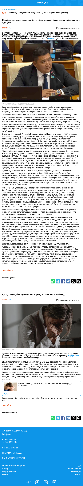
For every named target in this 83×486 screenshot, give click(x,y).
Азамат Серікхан (8, 278)
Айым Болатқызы (9, 412)
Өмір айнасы (8, 271)
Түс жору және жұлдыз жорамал (13, 466)
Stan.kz (51, 39)
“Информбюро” (73, 355)
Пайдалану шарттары (13, 458)
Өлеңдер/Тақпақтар (9, 472)
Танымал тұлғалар (74, 469)
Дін (79, 466)
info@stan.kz (7, 434)
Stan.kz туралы (10, 448)
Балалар (78, 475)
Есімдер (5, 475)
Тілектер (5, 469)
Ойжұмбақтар (76, 472)
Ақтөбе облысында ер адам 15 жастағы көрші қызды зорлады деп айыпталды (45, 384)
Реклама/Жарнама (12, 453)
